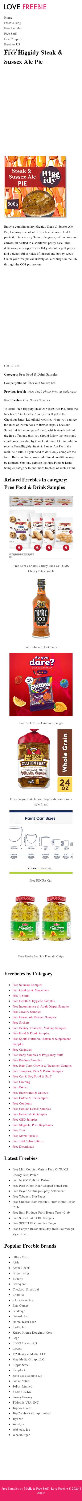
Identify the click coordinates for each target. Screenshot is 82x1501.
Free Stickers (21, 1022)
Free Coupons (13, 39)
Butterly (18, 1278)
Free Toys (19, 1130)
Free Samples (13, 28)
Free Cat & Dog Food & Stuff (32, 1076)
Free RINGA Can (41, 880)
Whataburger (21, 1435)
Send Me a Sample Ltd (27, 1375)
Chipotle (18, 1294)
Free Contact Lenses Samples (32, 1108)
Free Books (20, 1087)
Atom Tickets (21, 1268)
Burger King (21, 1273)
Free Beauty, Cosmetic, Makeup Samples (39, 1028)
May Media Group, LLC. (29, 1359)
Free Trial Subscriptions (28, 1141)
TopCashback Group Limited (32, 1413)
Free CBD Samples (25, 1119)
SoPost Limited (22, 1386)
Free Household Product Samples (34, 1017)
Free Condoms (22, 1103)
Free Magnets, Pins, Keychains (33, 1125)
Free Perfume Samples (27, 1060)
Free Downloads (23, 1146)
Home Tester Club (24, 1321)
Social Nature (21, 1381)
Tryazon (18, 1418)
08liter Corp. (21, 1257)
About (41, 1492)
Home (8, 17)
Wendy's (18, 1424)
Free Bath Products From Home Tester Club (41, 1212)
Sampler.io (19, 1370)
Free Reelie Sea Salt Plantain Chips (41, 956)
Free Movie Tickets (25, 1135)
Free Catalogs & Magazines (31, 990)
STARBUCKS (22, 1391)
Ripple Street (21, 1365)
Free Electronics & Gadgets (31, 1092)
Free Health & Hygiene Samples (34, 1001)
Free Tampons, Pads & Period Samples (38, 1071)
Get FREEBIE (13, 366)
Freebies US (12, 44)
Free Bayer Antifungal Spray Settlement (39, 1191)
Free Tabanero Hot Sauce (41, 647)
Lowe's (17, 1348)
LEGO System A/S (25, 1343)
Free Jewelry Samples (27, 1011)
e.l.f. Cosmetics (23, 1300)
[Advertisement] (41, 111)
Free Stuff (10, 33)
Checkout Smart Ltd (42, 382)
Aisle (16, 1262)
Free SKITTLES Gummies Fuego (41, 723)
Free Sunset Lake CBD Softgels (33, 1218)
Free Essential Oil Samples (30, 1114)
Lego (16, 1338)
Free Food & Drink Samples (38, 374)
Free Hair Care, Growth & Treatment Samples (42, 1065)
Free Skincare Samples (27, 985)
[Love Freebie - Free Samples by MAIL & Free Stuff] (25, 8)
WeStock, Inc (21, 1429)
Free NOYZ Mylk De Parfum (31, 1180)
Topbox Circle (22, 1408)
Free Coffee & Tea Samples (30, 1098)
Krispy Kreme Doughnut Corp (33, 1332)
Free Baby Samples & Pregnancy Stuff (38, 1055)
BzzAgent (19, 1284)
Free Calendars (22, 1049)
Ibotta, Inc (19, 1327)
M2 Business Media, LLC (29, 1354)
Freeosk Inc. (21, 1316)
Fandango (19, 1311)
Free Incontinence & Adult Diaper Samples (41, 1006)
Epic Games (20, 1305)
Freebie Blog (12, 23)
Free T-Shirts (21, 995)
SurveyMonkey (23, 1397)
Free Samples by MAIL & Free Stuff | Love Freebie (34, 1488)
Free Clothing (21, 1082)
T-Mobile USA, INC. (26, 1402)
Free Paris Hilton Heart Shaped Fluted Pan (40, 1185)
